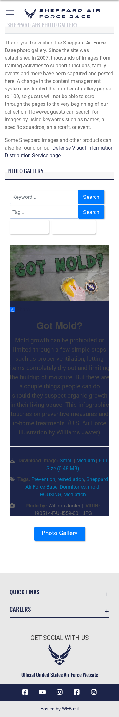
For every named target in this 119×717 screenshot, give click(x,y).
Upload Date (72, 227)
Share (23, 309)
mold (93, 487)
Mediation (74, 495)
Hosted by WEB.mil (59, 708)
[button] (10, 13)
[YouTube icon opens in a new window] (42, 692)
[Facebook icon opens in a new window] (25, 692)
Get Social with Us (59, 637)
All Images (27, 227)
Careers (20, 608)
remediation (70, 479)
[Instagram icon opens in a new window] (59, 692)
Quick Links (24, 591)
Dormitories (73, 487)
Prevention (43, 479)
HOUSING (50, 495)
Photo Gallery (59, 533)
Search (91, 196)
